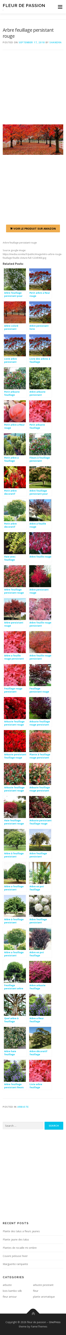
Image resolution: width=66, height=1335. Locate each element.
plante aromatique (44, 1296)
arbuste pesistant (43, 1285)
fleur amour (10, 1296)
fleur (35, 1290)
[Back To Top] (33, 1313)
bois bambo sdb (12, 1290)
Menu (60, 6)
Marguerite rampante (15, 1264)
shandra (56, 42)
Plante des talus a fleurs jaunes (21, 1231)
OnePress (54, 1322)
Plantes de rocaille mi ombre (20, 1247)
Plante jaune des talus (16, 1239)
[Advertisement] (33, 90)
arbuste (23, 1106)
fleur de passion (24, 5)
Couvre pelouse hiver (15, 1256)
